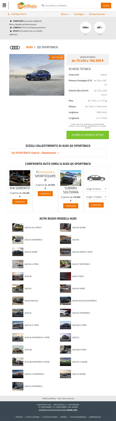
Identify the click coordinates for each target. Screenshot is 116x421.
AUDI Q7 (75, 337)
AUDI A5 (28, 289)
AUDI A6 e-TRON (31, 264)
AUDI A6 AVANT (31, 252)
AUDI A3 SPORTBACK (33, 240)
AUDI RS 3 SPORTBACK (34, 374)
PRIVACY (64, 417)
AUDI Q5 (28, 313)
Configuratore (18, 13)
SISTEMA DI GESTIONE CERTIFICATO (58, 410)
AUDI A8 (28, 276)
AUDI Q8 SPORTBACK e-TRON (37, 362)
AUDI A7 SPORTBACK (81, 264)
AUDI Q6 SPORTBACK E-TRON (37, 337)
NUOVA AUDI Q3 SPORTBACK (84, 301)
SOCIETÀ (19, 417)
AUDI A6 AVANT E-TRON (82, 252)
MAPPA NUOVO (95, 417)
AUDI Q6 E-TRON (79, 325)
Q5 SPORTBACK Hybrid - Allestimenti (34, 153)
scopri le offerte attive (88, 135)
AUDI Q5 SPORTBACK (81, 313)
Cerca (106, 5)
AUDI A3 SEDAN (78, 228)
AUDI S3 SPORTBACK (33, 386)
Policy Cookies (32, 417)
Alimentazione (97, 14)
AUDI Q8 (28, 350)
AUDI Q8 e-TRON (79, 350)
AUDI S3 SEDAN (78, 374)
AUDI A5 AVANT (78, 289)
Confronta (20, 201)
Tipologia (79, 14)
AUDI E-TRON (77, 276)
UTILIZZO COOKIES (50, 417)
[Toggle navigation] (5, 6)
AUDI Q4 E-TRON (32, 325)
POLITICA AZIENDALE (78, 417)
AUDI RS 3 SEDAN (79, 362)
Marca (65, 14)
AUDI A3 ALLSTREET (33, 228)
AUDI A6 (75, 240)
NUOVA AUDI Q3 (31, 301)
